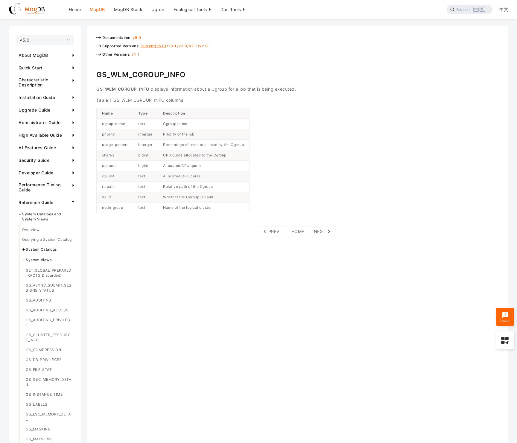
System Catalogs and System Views (41, 216)
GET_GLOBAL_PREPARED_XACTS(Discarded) (49, 273)
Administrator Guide (40, 122)
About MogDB (33, 55)
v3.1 (172, 46)
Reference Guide (36, 202)
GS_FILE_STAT (39, 369)
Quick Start (30, 67)
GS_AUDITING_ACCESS (47, 310)
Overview (30, 229)
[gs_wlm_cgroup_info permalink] (92, 73)
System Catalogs (41, 249)
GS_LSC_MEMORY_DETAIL (49, 416)
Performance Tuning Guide (40, 187)
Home (75, 9)
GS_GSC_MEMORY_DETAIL (48, 382)
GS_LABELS (37, 404)
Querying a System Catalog (47, 239)
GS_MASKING (38, 429)
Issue (505, 321)
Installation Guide (37, 97)
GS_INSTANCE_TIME (44, 394)
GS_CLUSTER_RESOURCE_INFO (48, 337)
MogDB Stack (128, 9)
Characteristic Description (33, 82)
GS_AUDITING (38, 300)
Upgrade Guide (35, 109)
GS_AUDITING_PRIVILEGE (48, 322)
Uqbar (158, 9)
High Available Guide (40, 135)
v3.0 (183, 46)
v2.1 (193, 46)
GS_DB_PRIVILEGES (44, 359)
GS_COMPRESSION (43, 350)
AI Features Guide (37, 147)
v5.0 (137, 37)
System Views (38, 260)
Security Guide (34, 160)
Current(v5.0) (154, 46)
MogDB (97, 9)
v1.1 (136, 54)
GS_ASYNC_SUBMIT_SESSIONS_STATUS (49, 288)
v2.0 (203, 46)
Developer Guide (36, 172)
